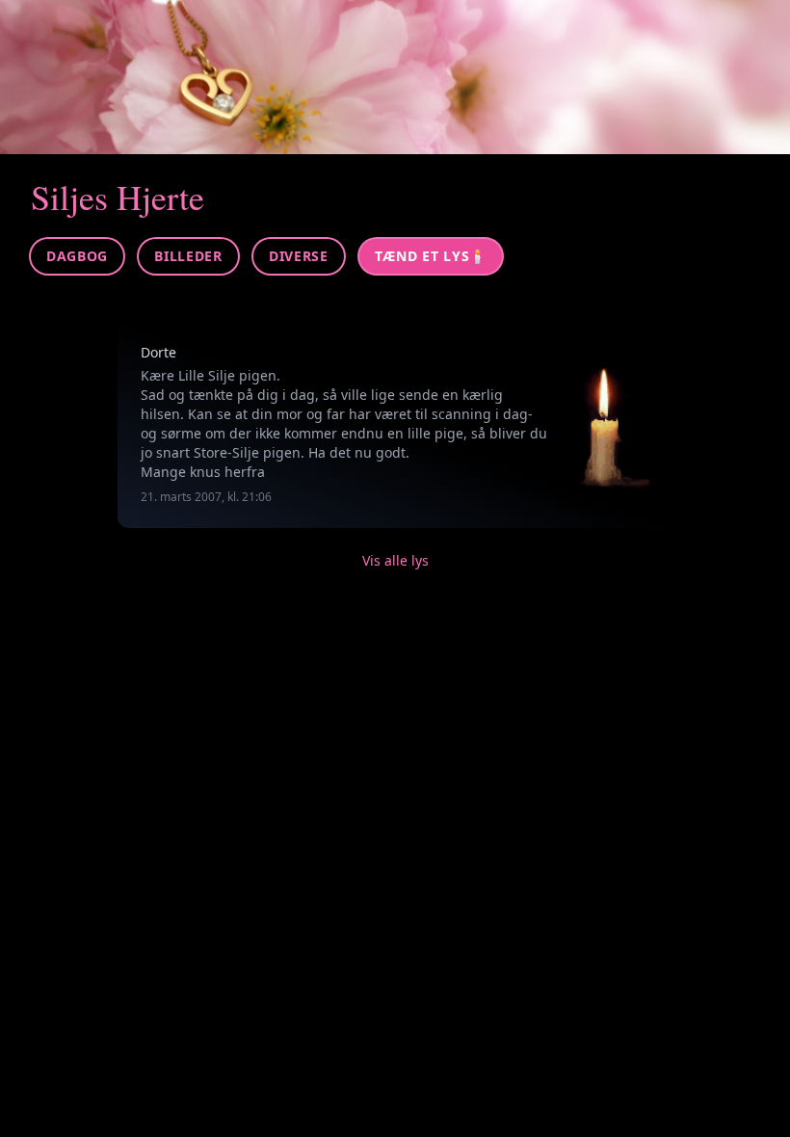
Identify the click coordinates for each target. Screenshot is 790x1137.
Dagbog (77, 256)
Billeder (188, 256)
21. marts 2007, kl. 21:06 (206, 497)
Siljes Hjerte (117, 196)
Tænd (431, 256)
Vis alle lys (395, 560)
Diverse (299, 256)
